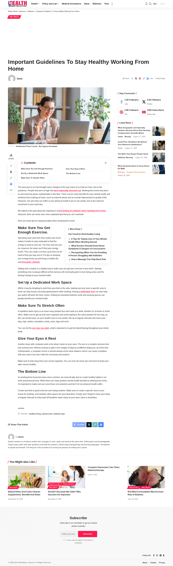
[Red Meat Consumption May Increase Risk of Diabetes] (146, 477)
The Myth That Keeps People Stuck (133, 154)
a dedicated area (87, 292)
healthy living (35, 414)
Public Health (68, 484)
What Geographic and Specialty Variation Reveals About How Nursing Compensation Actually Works (134, 130)
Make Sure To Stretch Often (33, 178)
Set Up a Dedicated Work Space (34, 173)
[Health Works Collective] (17, 4)
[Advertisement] (86, 38)
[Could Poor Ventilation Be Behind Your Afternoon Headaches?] (158, 145)
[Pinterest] (129, 112)
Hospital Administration (136, 172)
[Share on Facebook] (132, 78)
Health (120, 148)
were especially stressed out (67, 190)
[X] (152, 102)
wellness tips (59, 414)
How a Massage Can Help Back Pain (88, 259)
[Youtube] (152, 112)
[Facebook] (129, 102)
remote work (47, 414)
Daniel (19, 78)
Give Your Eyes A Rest (75, 169)
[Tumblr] (163, 555)
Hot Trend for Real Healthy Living (84, 234)
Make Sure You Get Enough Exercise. (37, 169)
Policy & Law (54, 484)
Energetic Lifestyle (31, 262)
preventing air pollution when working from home (82, 211)
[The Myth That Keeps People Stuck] (158, 157)
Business (121, 172)
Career (120, 137)
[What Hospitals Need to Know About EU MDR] (158, 169)
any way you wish (40, 328)
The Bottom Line (73, 173)
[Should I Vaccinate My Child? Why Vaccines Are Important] (66, 477)
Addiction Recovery (125, 157)
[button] (112, 4)
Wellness (14, 17)
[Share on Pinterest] (140, 78)
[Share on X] (136, 78)
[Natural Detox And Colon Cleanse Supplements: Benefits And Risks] (26, 477)
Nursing (128, 137)
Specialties (134, 487)
